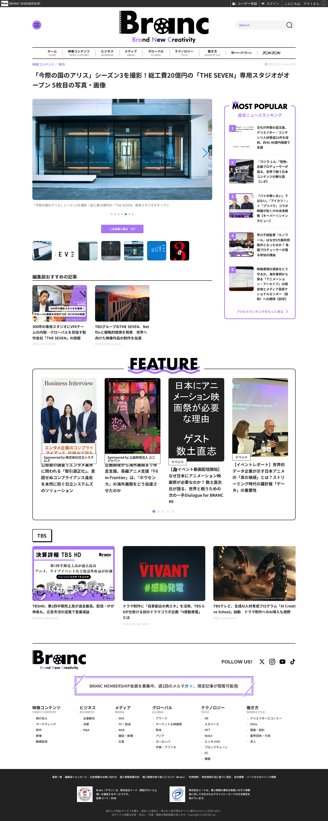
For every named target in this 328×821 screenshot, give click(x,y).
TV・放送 (124, 724)
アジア (160, 736)
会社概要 (239, 777)
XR (206, 718)
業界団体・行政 (260, 736)
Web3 (208, 736)
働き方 (212, 53)
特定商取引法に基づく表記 (216, 777)
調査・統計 (257, 730)
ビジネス (107, 53)
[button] (59, 153)
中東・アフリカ (166, 747)
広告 (121, 741)
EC (206, 753)
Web (121, 730)
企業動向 (89, 718)
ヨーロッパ (163, 741)
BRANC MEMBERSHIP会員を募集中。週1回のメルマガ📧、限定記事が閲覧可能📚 (164, 686)
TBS (42, 535)
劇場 (39, 736)
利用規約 (194, 777)
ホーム (52, 53)
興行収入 (42, 718)
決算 (86, 724)
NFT (207, 730)
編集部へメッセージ (76, 777)
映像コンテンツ (79, 53)
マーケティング (46, 724)
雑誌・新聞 (125, 736)
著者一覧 (57, 777)
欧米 (159, 730)
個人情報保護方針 (129, 777)
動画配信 (42, 741)
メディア (131, 53)
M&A (86, 730)
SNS (121, 718)
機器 (207, 759)
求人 (253, 741)
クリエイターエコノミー (266, 718)
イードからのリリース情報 (261, 777)
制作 (39, 730)
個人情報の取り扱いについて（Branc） (164, 777)
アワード (161, 718)
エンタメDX (212, 741)
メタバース (212, 724)
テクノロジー (184, 53)
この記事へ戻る (122, 229)
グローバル (156, 53)
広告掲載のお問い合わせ (103, 777)
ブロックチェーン (216, 747)
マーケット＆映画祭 (169, 724)
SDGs (253, 724)
